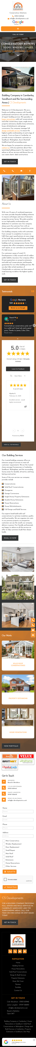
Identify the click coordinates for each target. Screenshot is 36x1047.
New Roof (9, 853)
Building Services (18, 966)
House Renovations (18, 969)
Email (5, 816)
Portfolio (18, 987)
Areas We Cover (18, 981)
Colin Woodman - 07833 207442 (18, 1002)
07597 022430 (12, 794)
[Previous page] (13, 430)
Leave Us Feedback (18, 369)
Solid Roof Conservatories (18, 972)
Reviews (18, 984)
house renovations (8, 119)
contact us (6, 148)
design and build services (11, 131)
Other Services (11, 866)
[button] (18, 28)
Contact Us (18, 990)
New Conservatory (12, 841)
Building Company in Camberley (15, 1021)
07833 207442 (18, 16)
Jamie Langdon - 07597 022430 (18, 1005)
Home (18, 963)
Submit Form (10, 887)
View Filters (18, 376)
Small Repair (10, 850)
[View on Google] (6, 319)
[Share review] (25, 407)
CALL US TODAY (18, 34)
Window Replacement (14, 844)
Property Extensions (18, 978)
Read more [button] (8, 333)
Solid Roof (9, 857)
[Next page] (22, 430)
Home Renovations (13, 863)
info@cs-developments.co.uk (18, 19)
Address (5, 832)
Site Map (27, 1032)
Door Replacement (12, 847)
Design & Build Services (18, 975)
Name (5, 808)
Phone (5, 824)
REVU (22, 435)
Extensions (9, 860)
